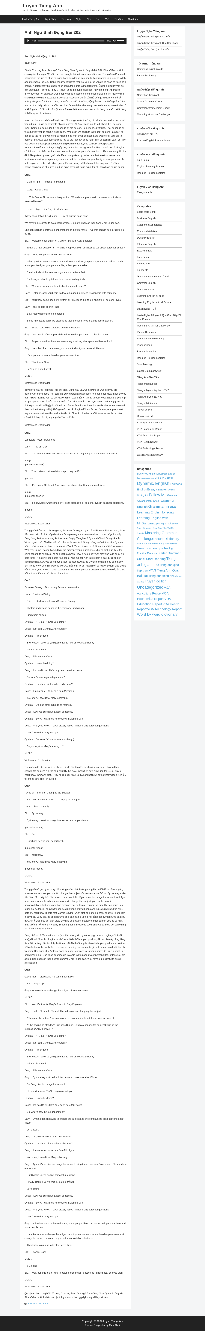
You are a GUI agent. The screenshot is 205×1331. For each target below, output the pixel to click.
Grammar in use (145, 289)
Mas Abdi (114, 1325)
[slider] (121, 40)
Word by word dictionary (150, 455)
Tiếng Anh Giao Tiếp (148, 377)
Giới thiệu (133, 19)
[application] (75, 41)
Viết (107, 19)
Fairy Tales (143, 160)
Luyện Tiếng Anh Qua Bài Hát (153, 49)
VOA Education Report (149, 435)
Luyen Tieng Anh (42, 5)
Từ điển (119, 19)
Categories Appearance (149, 225)
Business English (146, 218)
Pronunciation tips (146, 351)
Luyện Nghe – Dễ (146, 309)
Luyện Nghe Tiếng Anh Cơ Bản (153, 36)
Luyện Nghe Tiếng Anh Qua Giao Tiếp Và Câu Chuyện (157, 528)
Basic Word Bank (146, 212)
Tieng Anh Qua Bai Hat (149, 396)
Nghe (79, 19)
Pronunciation (144, 345)
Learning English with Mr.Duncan (154, 302)
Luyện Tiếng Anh (31, 19)
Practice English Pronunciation (153, 140)
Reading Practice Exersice (151, 173)
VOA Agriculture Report (149, 422)
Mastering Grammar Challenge (153, 114)
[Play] (28, 40)
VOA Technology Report (150, 448)
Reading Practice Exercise (151, 358)
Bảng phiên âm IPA (147, 134)
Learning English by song (150, 296)
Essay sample (144, 192)
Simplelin (99, 1325)
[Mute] (114, 40)
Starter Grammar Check (149, 101)
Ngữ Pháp (50, 19)
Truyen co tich (144, 409)
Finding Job (143, 263)
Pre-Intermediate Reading (150, 338)
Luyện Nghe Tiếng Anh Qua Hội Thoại (157, 43)
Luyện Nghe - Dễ (162, 523)
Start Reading (144, 364)
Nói (89, 19)
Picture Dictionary (146, 75)
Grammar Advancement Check (153, 108)
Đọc (98, 19)
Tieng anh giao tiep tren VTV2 (153, 390)
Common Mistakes (147, 231)
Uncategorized (145, 416)
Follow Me (142, 270)
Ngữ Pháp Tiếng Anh (148, 95)
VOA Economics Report (149, 429)
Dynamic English (38, 1304)
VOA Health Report (147, 442)
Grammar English (146, 283)
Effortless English (146, 244)
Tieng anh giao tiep (147, 384)
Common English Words (150, 69)
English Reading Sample (150, 166)
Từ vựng (66, 19)
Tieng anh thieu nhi (147, 403)
